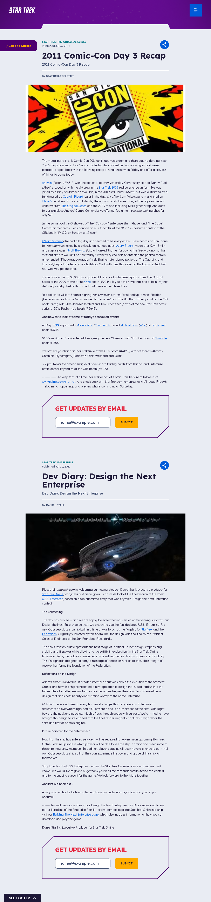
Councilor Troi (104, 325)
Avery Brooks (125, 246)
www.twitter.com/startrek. (59, 382)
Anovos (47, 183)
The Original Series (73, 206)
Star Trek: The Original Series (64, 41)
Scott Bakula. (76, 250)
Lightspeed (159, 325)
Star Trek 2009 (108, 187)
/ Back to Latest (18, 46)
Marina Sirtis (84, 325)
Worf (143, 325)
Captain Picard (73, 196)
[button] (22, 10)
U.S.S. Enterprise (52, 599)
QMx (87, 282)
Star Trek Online (52, 594)
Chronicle (161, 338)
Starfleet (147, 629)
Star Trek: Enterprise (57, 462)
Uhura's (47, 201)
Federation (49, 634)
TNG (56, 325)
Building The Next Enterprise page (75, 814)
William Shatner (52, 241)
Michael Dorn (129, 325)
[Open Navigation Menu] (196, 10)
